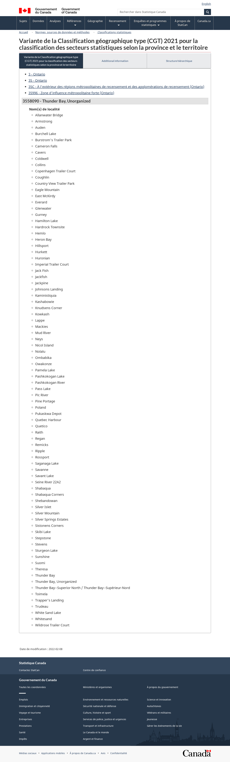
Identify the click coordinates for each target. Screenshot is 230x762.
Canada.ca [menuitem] (204, 21)
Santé (22, 732)
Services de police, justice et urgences (104, 719)
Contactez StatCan (29, 670)
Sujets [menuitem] (23, 21)
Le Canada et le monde (96, 732)
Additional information (115, 60)
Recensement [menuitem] (117, 21)
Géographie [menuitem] (95, 21)
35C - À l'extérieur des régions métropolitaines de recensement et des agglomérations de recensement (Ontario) (116, 86)
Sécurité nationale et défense (99, 706)
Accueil (23, 32)
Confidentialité (118, 753)
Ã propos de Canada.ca (83, 753)
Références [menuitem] (74, 21)
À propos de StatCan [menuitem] (182, 23)
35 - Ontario (37, 80)
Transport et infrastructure (98, 725)
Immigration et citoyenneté (34, 706)
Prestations (25, 725)
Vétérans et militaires (159, 712)
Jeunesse (152, 719)
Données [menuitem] (38, 21)
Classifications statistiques (114, 32)
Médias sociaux (27, 753)
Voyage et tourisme (30, 712)
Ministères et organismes (97, 687)
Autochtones (154, 706)
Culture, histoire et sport (97, 712)
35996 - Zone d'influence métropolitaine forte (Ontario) (71, 93)
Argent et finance (93, 738)
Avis (103, 753)
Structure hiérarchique (179, 60)
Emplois (23, 699)
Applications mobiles (53, 753)
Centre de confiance (94, 670)
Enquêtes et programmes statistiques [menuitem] (150, 23)
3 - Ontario (36, 74)
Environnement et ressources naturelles (105, 699)
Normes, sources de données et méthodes (62, 32)
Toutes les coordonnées (32, 687)
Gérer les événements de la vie (164, 725)
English (206, 4)
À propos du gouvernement (162, 687)
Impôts (23, 738)
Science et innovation (159, 699)
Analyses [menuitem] (55, 21)
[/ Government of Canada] (49, 11)
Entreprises (25, 719)
